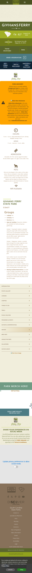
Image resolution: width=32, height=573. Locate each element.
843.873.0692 (7, 51)
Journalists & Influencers (16, 515)
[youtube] (23, 497)
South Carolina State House (16, 546)
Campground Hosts (13, 88)
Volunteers (16, 527)
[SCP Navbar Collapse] (24, 2)
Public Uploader (21, 440)
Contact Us (16, 513)
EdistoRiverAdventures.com (19, 120)
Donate (16, 535)
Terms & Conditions (20, 442)
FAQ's (16, 518)
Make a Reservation (16, 532)
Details (10, 569)
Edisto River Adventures (15, 103)
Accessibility (16, 541)
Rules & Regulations (16, 530)
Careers (16, 524)
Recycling (16, 521)
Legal (16, 544)
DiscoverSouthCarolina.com (16, 554)
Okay (21, 569)
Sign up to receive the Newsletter (16, 550)
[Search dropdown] (7, 2)
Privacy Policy (16, 538)
